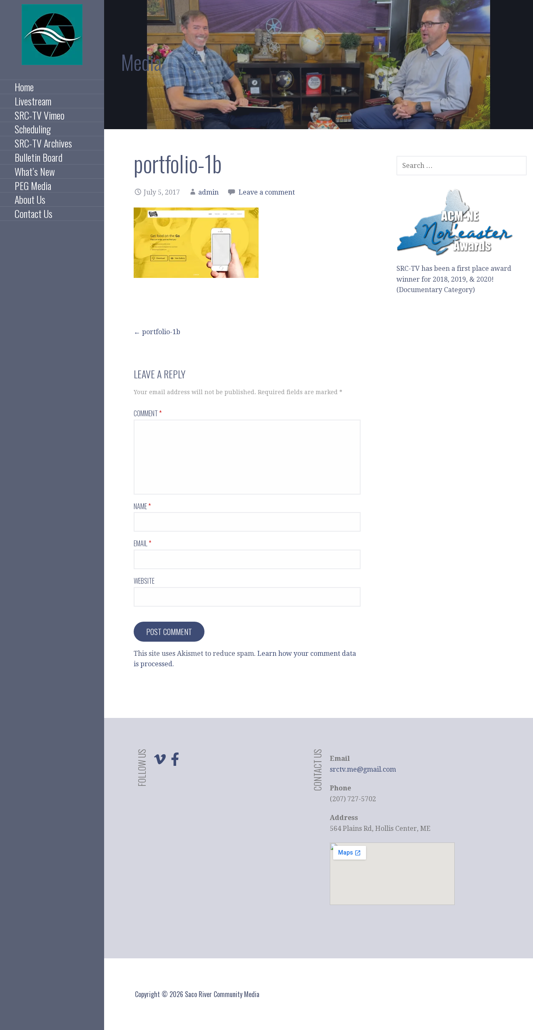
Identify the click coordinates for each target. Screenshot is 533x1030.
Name (142, 506)
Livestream (33, 101)
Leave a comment (267, 192)
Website (144, 581)
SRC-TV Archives (43, 143)
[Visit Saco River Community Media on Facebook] (175, 762)
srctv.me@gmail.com (363, 769)
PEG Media (33, 186)
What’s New (35, 172)
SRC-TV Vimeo (40, 115)
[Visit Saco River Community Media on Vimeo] (160, 762)
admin (208, 192)
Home (24, 87)
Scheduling (33, 129)
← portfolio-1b (157, 332)
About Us (30, 199)
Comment (148, 413)
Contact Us (33, 214)
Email (142, 543)
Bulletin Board (38, 157)
